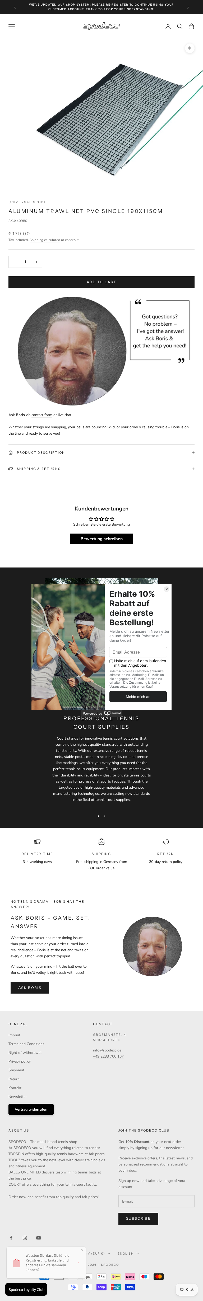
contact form (41, 414)
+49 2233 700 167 (108, 1056)
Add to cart (102, 282)
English (126, 1253)
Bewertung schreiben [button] (102, 539)
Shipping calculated (45, 240)
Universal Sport (27, 202)
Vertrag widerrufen (31, 1109)
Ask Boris (29, 987)
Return (14, 1079)
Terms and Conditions (26, 1043)
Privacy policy (19, 1061)
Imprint (14, 1035)
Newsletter (17, 1096)
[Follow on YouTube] (38, 1238)
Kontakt (14, 1087)
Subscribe (138, 1218)
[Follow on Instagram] (24, 1238)
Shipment (16, 1070)
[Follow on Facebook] (11, 1238)
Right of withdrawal (24, 1052)
